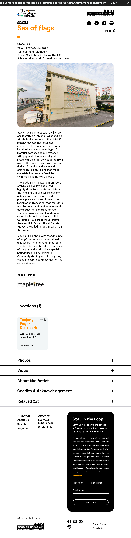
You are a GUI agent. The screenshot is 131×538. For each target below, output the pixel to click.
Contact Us (45, 427)
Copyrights (97, 528)
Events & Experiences (45, 422)
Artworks (44, 415)
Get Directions (27, 345)
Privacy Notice (99, 524)
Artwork (22, 22)
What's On (23, 415)
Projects (22, 428)
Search (21, 424)
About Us (23, 420)
